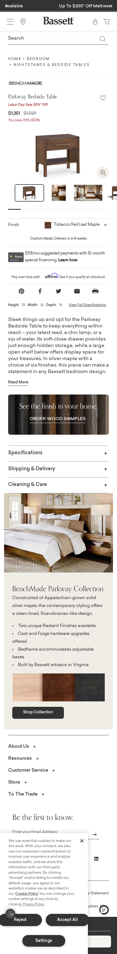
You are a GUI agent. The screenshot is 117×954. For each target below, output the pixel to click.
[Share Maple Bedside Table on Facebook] (40, 291)
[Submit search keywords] (103, 39)
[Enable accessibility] (10, 914)
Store (14, 782)
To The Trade (23, 794)
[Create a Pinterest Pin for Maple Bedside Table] (21, 291)
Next (109, 196)
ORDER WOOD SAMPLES (58, 419)
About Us (18, 746)
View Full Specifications (87, 305)
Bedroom (38, 59)
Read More (18, 382)
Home (14, 59)
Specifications (25, 453)
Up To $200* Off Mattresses (58, 6)
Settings (43, 941)
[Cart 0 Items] (107, 22)
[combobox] (58, 39)
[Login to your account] (95, 22)
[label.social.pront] (95, 291)
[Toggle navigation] (10, 22)
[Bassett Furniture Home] (58, 21)
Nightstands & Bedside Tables (52, 65)
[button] (6, 4)
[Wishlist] (103, 98)
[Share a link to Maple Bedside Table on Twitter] (58, 291)
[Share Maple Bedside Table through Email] (77, 291)
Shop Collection (38, 712)
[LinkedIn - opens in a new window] (96, 858)
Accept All (67, 920)
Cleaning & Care (27, 484)
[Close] (82, 841)
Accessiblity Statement (89, 893)
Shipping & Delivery (31, 469)
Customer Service (28, 770)
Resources (20, 758)
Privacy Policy (33, 904)
